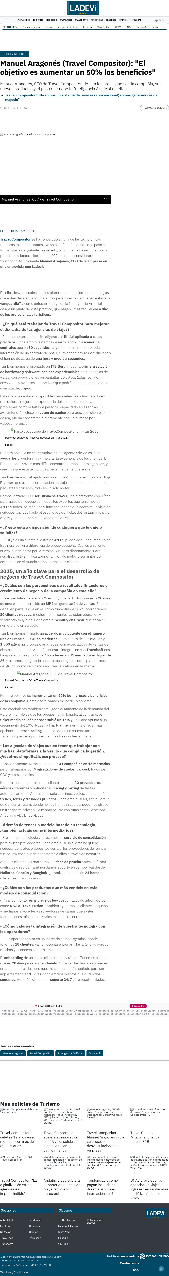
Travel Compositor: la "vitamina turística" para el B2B (147, 1137)
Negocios (51, 20)
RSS (136, 1270)
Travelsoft (95, 1053)
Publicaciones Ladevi (95, 1221)
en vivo (155, 27)
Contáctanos (129, 1263)
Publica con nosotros (123, 1256)
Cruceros (111, 20)
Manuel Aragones (13, 1053)
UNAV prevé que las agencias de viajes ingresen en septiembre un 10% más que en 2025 (149, 1189)
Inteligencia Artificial (67, 27)
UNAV (129, 27)
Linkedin (63, 1237)
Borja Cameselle (22, 231)
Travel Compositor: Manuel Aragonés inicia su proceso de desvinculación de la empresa (105, 1141)
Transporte (81, 20)
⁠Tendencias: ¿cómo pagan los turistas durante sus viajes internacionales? (102, 1187)
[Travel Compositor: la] (149, 1119)
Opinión (123, 20)
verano (48, 27)
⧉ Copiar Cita (138, 1006)
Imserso (87, 27)
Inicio (6, 54)
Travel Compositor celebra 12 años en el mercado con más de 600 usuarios (17, 1139)
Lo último (38, 20)
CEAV (118, 27)
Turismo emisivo (31, 27)
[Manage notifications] (161, 1268)
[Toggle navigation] (7, 20)
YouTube (63, 1243)
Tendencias (97, 20)
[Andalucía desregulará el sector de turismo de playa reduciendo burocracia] (63, 1166)
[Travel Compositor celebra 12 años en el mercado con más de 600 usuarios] (19, 1119)
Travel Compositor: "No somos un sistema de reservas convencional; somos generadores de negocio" (81, 97)
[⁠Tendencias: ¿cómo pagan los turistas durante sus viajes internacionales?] (106, 1166)
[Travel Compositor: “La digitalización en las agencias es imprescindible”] (19, 1166)
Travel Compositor (15, 239)
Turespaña (141, 27)
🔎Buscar (136, 20)
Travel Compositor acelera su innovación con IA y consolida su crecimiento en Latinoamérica (61, 1141)
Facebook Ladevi (68, 1226)
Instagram (64, 1232)
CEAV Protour (103, 27)
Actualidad (24, 20)
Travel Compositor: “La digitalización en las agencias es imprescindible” (18, 1187)
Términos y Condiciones (14, 1272)
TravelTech (66, 20)
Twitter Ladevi (66, 1220)
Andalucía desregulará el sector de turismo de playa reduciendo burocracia (62, 1187)
